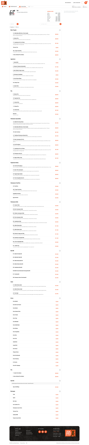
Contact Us (17, 435)
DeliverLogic (77, 443)
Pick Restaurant (13, 6)
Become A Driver (18, 433)
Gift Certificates (29, 432)
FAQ (26, 443)
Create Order (23, 6)
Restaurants (28, 430)
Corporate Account (18, 432)
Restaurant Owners (29, 433)
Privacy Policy (22, 443)
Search (4, 6)
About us (16, 430)
